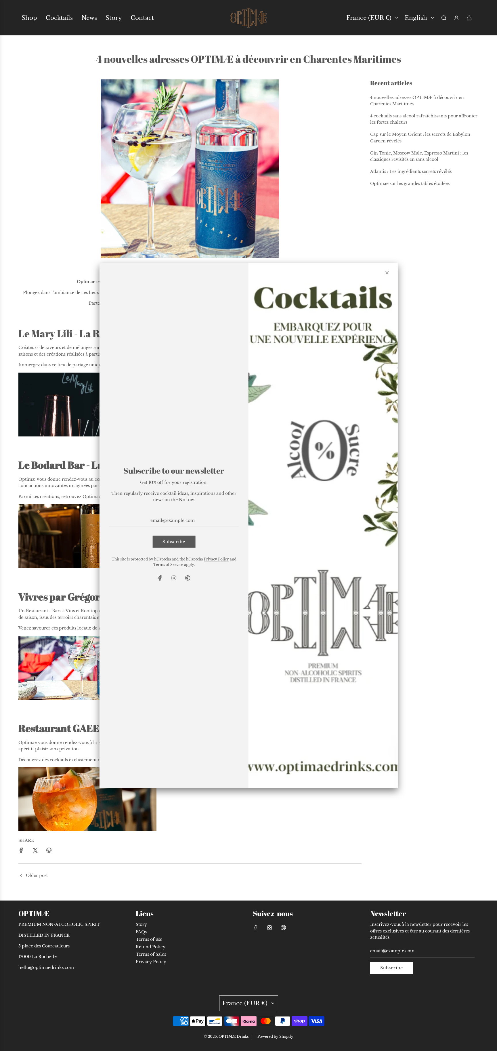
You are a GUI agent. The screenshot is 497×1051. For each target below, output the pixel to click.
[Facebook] (160, 578)
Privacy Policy (216, 559)
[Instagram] (174, 578)
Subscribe (174, 541)
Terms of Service (168, 564)
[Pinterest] (187, 578)
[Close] (387, 272)
